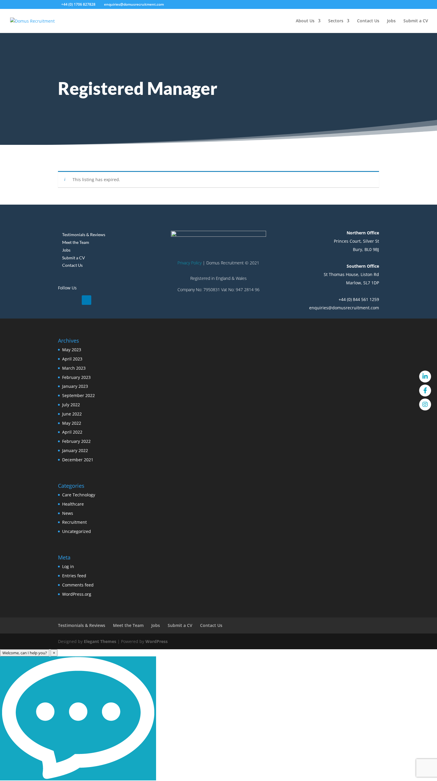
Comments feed (78, 585)
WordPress (156, 641)
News (67, 513)
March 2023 (74, 368)
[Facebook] (425, 390)
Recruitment (74, 522)
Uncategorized (76, 531)
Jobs (391, 21)
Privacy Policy (189, 263)
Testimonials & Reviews (83, 234)
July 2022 (71, 404)
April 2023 (72, 359)
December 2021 (77, 459)
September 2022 (78, 395)
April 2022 (72, 432)
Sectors (335, 21)
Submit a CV (415, 21)
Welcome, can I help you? (24, 652)
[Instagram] (425, 404)
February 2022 (76, 441)
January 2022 (75, 450)
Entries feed (74, 575)
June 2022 (72, 414)
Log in (68, 566)
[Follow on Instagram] (86, 300)
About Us (305, 21)
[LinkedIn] (425, 376)
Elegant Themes (100, 641)
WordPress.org (76, 594)
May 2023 (71, 349)
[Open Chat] (78, 718)
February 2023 (76, 377)
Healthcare (73, 504)
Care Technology (78, 495)
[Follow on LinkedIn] (62, 300)
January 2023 (75, 386)
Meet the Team (75, 242)
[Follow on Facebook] (74, 300)
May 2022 (71, 423)
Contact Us (368, 21)
